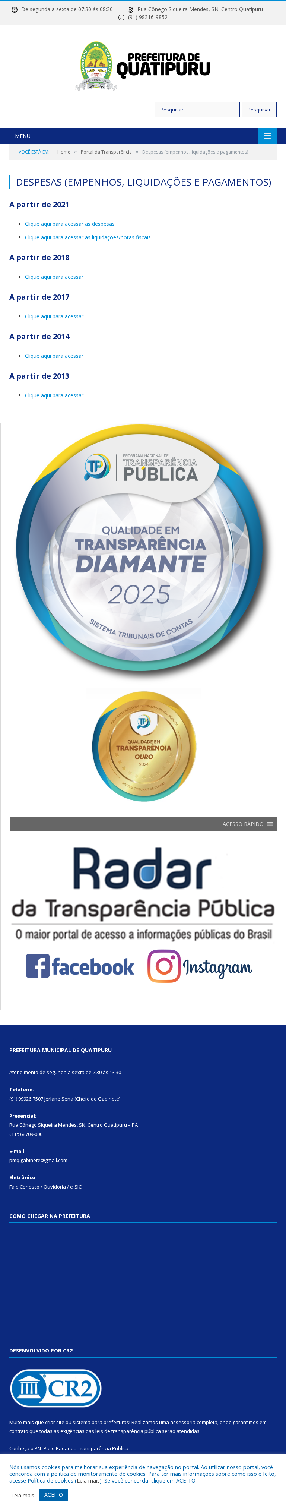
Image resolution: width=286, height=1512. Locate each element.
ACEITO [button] (53, 1494)
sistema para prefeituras (101, 1422)
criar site (54, 1422)
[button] (243, 824)
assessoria (183, 1422)
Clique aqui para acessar (54, 276)
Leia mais (88, 1480)
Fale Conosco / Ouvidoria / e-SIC (45, 1186)
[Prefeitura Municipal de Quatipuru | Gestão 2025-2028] (143, 64)
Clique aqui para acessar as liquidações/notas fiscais (88, 237)
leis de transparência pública (128, 1431)
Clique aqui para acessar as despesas (70, 223)
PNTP (41, 1448)
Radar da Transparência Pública (92, 1448)
